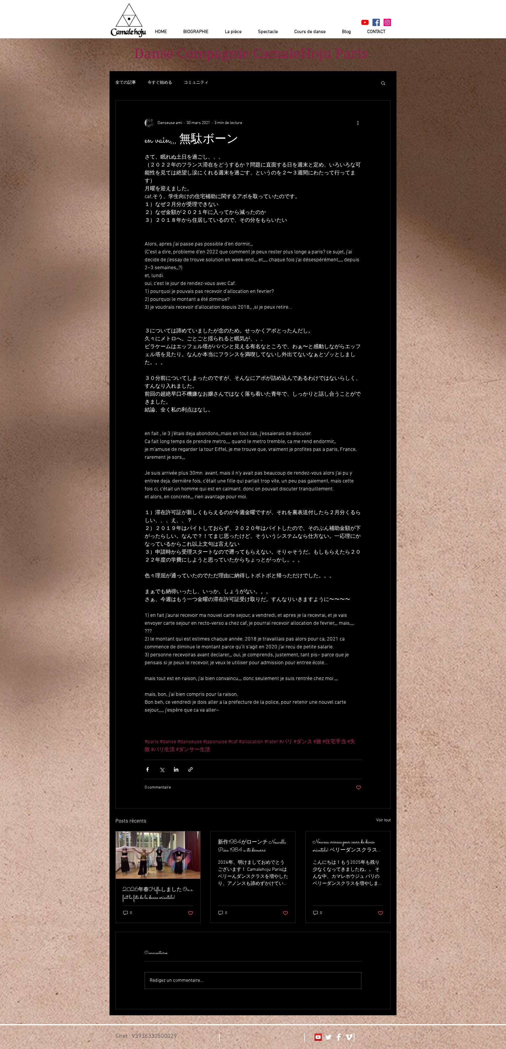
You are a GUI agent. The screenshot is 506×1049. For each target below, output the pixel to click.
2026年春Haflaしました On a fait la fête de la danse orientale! (157, 894)
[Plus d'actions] (357, 122)
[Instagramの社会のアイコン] (387, 22)
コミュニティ (196, 82)
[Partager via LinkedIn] (176, 769)
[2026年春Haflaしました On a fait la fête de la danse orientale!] (158, 855)
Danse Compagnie (191, 53)
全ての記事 (125, 82)
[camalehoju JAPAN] (376, 22)
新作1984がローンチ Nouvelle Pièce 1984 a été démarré (252, 846)
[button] (383, 82)
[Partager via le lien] (190, 769)
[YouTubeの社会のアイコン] (318, 1037)
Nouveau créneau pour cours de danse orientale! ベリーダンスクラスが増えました (347, 846)
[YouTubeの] (365, 22)
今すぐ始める (160, 82)
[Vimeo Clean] (349, 1037)
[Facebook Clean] (338, 1037)
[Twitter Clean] (328, 1037)
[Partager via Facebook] (147, 769)
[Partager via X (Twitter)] (162, 769)
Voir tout (383, 820)
